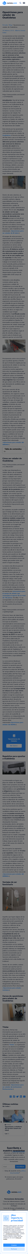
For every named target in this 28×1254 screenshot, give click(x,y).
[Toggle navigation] (24, 3)
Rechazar (14, 1249)
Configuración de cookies (12, 1233)
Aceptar (14, 1245)
